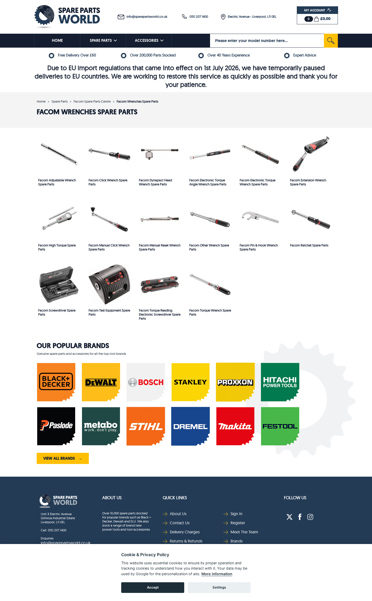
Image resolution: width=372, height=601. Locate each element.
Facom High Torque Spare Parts (57, 247)
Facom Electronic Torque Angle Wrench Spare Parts (207, 182)
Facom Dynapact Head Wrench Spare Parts (155, 182)
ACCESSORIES (146, 40)
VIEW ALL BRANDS (62, 458)
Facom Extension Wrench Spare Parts (308, 182)
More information (216, 574)
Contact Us (180, 522)
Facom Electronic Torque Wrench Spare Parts (257, 182)
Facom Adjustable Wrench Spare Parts (57, 182)
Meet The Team (244, 531)
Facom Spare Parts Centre (92, 101)
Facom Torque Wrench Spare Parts (210, 312)
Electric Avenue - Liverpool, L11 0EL (250, 16)
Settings (219, 587)
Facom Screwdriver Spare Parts (56, 312)
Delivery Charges (185, 531)
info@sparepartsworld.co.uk (145, 16)
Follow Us (295, 497)
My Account (315, 10)
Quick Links (175, 497)
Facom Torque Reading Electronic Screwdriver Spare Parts (159, 312)
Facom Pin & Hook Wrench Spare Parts (259, 247)
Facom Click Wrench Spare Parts (108, 182)
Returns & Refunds (186, 541)
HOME (57, 40)
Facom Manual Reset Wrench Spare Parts (159, 247)
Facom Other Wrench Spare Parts (209, 247)
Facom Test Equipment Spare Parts (109, 312)
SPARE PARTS (101, 40)
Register (238, 522)
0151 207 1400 (197, 16)
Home (41, 101)
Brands (237, 541)
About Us (112, 497)
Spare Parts (60, 101)
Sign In (236, 513)
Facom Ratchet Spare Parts (309, 245)
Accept (153, 587)
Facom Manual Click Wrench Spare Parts (109, 247)
